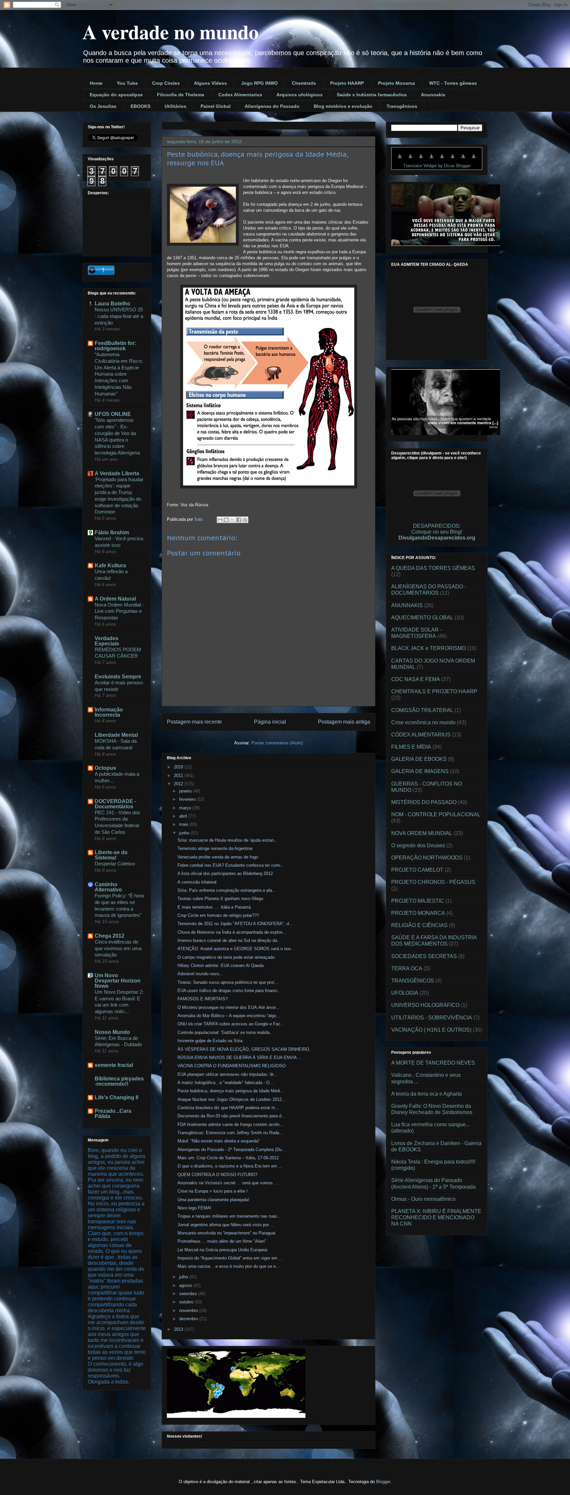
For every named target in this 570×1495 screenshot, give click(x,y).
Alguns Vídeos (210, 83)
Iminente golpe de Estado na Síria (209, 1040)
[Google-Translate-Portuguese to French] (410, 159)
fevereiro (188, 799)
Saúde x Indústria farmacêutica (372, 94)
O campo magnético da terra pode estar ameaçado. (226, 957)
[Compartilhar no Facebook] (239, 519)
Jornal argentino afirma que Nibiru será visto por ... (225, 1224)
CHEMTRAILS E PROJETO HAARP (434, 691)
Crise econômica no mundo (423, 722)
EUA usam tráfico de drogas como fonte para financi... (229, 990)
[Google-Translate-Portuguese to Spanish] (473, 159)
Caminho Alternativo (108, 887)
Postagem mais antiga (344, 722)
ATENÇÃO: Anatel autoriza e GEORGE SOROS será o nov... (236, 948)
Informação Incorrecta (109, 712)
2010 (179, 766)
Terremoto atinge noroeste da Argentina (214, 848)
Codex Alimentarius (240, 94)
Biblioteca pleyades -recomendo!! (119, 1081)
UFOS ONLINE (113, 414)
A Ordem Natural (115, 599)
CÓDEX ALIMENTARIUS (421, 734)
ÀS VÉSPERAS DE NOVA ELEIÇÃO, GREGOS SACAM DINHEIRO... (245, 1049)
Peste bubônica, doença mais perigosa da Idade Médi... (230, 1090)
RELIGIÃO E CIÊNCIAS (419, 925)
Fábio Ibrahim (112, 532)
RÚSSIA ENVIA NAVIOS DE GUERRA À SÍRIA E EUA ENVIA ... (239, 1057)
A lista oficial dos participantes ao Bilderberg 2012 (225, 873)
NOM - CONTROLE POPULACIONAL (435, 814)
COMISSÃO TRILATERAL (422, 710)
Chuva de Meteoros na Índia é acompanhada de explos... (232, 932)
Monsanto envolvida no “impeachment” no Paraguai (226, 1232)
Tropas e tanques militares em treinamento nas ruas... (229, 1216)
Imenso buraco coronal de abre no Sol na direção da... (229, 940)
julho (184, 1276)
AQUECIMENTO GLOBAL (422, 617)
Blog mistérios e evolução (343, 106)
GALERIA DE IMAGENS (420, 771)
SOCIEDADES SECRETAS (424, 956)
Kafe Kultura (110, 565)
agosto (186, 1285)
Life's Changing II (116, 1097)
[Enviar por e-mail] (220, 519)
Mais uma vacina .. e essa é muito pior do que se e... (228, 1266)
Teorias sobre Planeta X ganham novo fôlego (220, 898)
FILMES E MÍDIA (411, 747)
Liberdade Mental (116, 735)
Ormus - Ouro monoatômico (423, 1199)
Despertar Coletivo (115, 863)
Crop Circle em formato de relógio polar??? (218, 915)
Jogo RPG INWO (259, 83)
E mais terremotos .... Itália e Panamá (214, 907)
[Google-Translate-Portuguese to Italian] (431, 159)
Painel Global (216, 106)
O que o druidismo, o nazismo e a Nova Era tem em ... (229, 1166)
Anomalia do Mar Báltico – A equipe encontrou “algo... (228, 1015)
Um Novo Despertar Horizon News (118, 981)
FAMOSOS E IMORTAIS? (202, 998)
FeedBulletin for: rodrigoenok (115, 345)
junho (185, 832)
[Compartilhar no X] (232, 519)
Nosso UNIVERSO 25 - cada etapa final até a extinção (119, 316)
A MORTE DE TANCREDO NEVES (433, 1063)
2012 (179, 783)
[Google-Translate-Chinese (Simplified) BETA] (400, 159)
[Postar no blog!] (226, 519)
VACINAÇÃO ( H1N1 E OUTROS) (431, 1030)
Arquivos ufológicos (299, 94)
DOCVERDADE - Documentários (115, 803)
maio (184, 824)
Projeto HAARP (347, 83)
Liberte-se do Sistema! (111, 855)
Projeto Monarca (396, 83)
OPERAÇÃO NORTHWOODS (426, 857)
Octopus (105, 768)
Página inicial (270, 722)
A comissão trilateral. (197, 882)
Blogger (383, 1481)
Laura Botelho (112, 303)
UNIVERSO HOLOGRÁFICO (425, 1005)
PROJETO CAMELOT (417, 870)
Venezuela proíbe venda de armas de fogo (217, 857)
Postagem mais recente (194, 722)
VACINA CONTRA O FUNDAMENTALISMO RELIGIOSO (231, 1065)
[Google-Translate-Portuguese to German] (421, 159)
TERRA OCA (406, 968)
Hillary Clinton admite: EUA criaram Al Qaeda (220, 965)
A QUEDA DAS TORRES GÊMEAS (433, 568)
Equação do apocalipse (116, 94)
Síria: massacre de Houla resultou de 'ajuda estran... (227, 840)
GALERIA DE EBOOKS (419, 759)
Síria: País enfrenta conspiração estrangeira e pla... (226, 890)
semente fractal (114, 1065)
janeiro (186, 791)
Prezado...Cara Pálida (113, 1113)
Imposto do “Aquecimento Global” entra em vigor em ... (230, 1258)
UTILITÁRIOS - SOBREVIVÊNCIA (431, 1017)
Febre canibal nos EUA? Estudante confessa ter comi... (230, 865)
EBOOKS (140, 106)
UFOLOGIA (404, 993)
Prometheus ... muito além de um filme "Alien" (221, 1241)
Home (96, 83)
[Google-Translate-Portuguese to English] (452, 159)
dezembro (189, 1318)
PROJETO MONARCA (418, 913)
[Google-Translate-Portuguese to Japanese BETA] (442, 159)
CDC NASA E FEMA (415, 679)
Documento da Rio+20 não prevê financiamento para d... (231, 1115)
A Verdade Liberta (117, 473)
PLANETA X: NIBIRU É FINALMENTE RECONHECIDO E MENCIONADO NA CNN (436, 1217)
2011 (179, 775)
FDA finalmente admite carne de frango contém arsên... (230, 1124)
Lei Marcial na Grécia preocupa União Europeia (222, 1249)
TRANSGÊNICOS (412, 980)
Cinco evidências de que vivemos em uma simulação (118, 948)
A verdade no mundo (170, 31)
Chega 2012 (109, 936)
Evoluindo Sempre (118, 676)
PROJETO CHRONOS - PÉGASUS (433, 882)
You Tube (127, 83)
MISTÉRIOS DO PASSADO (424, 802)
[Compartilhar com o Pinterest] (245, 519)
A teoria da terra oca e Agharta (426, 1094)
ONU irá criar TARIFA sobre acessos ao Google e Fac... (230, 1023)
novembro (189, 1310)
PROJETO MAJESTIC (417, 901)
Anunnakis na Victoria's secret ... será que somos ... (227, 1182)
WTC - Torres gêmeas (453, 83)
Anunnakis (433, 94)
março (185, 807)
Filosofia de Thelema (180, 94)
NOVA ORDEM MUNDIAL (421, 833)
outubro (187, 1301)
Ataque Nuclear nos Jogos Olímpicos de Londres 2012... (231, 1099)
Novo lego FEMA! (194, 1207)
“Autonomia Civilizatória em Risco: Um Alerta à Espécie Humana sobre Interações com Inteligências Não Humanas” (119, 374)
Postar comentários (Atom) (277, 742)
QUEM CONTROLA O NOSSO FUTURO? (217, 1174)
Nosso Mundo (112, 1032)
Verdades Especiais (107, 641)
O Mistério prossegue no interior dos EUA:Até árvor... (228, 1007)
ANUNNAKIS (407, 605)
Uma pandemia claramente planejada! (213, 1199)
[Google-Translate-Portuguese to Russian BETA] (463, 159)
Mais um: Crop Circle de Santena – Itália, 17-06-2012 (228, 1157)
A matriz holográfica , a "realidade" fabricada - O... (225, 1082)
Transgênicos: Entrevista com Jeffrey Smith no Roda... (230, 1132)
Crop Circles (166, 83)
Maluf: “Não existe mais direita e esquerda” (218, 1140)
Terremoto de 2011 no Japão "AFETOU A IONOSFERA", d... (235, 923)
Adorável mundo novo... (200, 973)
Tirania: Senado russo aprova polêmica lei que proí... (227, 982)
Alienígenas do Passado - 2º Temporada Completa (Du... (231, 1149)
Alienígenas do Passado (272, 106)
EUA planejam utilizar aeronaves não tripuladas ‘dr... (227, 1074)
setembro (188, 1293)
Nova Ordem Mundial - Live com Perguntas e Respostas (119, 611)
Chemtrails (304, 83)
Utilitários (175, 106)
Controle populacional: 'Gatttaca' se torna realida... (225, 1032)
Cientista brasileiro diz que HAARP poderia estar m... (228, 1107)
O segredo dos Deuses (418, 845)
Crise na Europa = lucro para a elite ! (212, 1191)
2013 (179, 1329)
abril (183, 816)
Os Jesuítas (103, 106)
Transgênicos (402, 106)
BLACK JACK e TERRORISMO (428, 648)
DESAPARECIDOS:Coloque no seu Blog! (436, 529)
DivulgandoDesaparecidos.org (436, 538)
